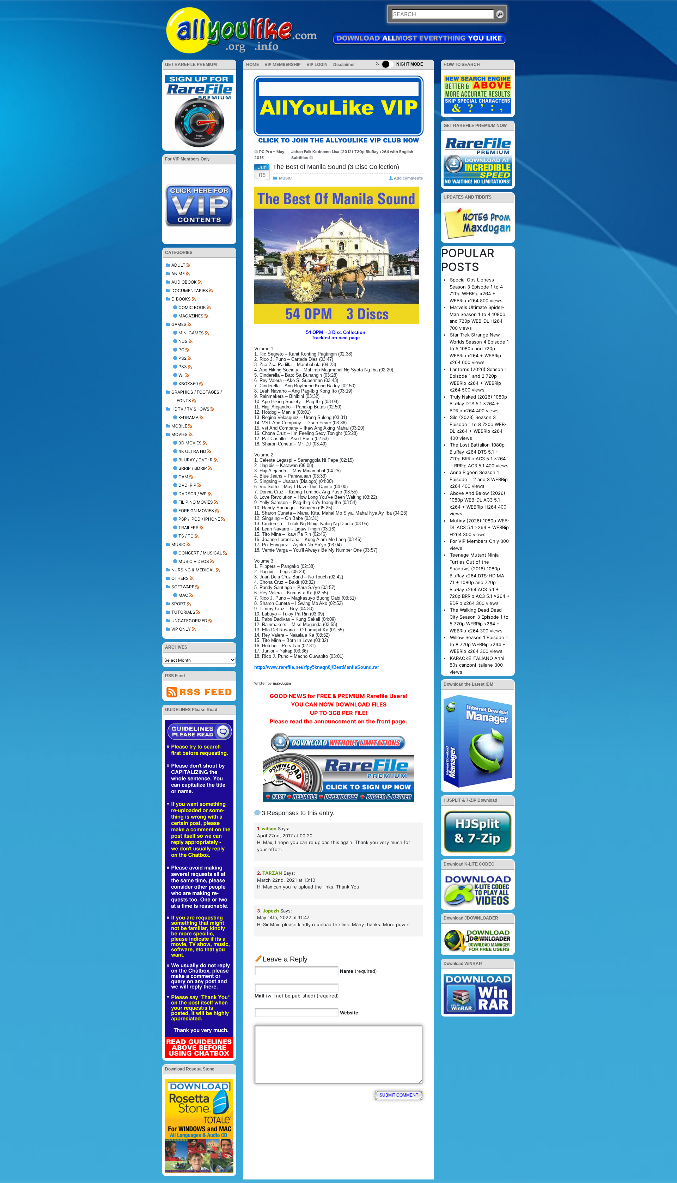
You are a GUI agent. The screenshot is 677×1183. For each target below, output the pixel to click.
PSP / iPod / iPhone (199, 519)
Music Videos (193, 561)
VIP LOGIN (317, 64)
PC (181, 349)
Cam (183, 476)
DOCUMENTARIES (189, 290)
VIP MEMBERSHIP (282, 64)
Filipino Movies (195, 502)
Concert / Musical (200, 553)
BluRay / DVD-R (195, 459)
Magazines (190, 315)
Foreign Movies (196, 510)
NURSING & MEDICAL (193, 569)
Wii (181, 375)
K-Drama (188, 417)
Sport (178, 603)
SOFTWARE (182, 586)
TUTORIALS (183, 612)
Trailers (188, 527)
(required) (358, 971)
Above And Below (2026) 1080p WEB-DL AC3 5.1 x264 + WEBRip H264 (477, 500)
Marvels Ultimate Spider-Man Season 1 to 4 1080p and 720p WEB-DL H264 (477, 314)
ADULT (178, 265)
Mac (183, 595)
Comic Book (192, 307)
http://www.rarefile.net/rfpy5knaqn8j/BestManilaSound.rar (316, 667)
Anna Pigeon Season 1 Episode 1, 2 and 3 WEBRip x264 (479, 479)
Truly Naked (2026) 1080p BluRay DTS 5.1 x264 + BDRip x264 (478, 403)
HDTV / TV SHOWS (190, 409)
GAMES (179, 324)
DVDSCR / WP (192, 493)
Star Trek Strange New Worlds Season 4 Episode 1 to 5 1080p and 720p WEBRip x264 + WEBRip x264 (479, 348)
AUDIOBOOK (184, 282)
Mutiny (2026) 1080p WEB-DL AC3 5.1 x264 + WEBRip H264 (480, 527)
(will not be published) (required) (297, 996)
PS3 (182, 366)
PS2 (182, 358)
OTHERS (180, 578)
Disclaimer (344, 64)
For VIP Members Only (474, 541)
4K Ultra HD (192, 451)
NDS (183, 341)
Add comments (408, 178)
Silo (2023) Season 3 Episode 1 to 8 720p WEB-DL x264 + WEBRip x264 (478, 424)
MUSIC (178, 544)
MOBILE (179, 426)
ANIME (178, 273)
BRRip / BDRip (192, 468)
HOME (252, 64)
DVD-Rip (187, 485)
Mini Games (191, 332)
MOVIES (179, 434)
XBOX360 (188, 383)
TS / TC (186, 536)
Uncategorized (189, 620)
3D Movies (190, 442)
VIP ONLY (181, 629)
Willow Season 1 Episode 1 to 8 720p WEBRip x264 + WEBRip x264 (479, 644)
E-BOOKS (181, 299)
